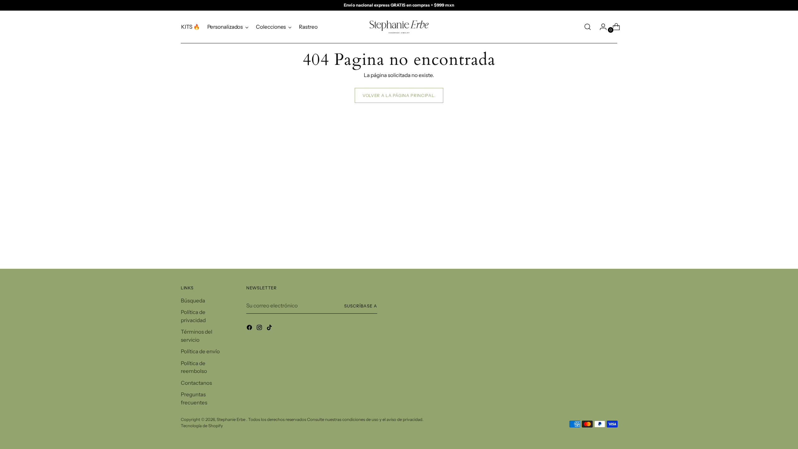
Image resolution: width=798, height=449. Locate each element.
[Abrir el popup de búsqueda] (587, 27)
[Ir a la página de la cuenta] (600, 27)
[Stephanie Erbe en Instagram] (260, 328)
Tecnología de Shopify (202, 425)
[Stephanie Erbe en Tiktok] (270, 328)
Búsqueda (193, 300)
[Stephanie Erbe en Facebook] (250, 328)
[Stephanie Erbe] (399, 27)
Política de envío (200, 351)
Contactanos (196, 383)
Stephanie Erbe (231, 419)
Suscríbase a (360, 305)
